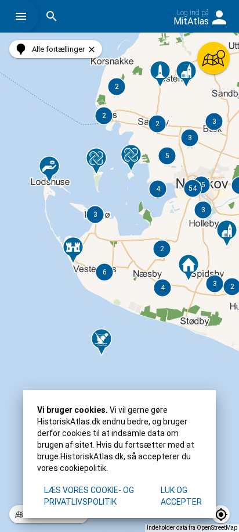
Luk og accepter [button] (181, 495)
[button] (23, 16)
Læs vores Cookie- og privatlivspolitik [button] (89, 495)
